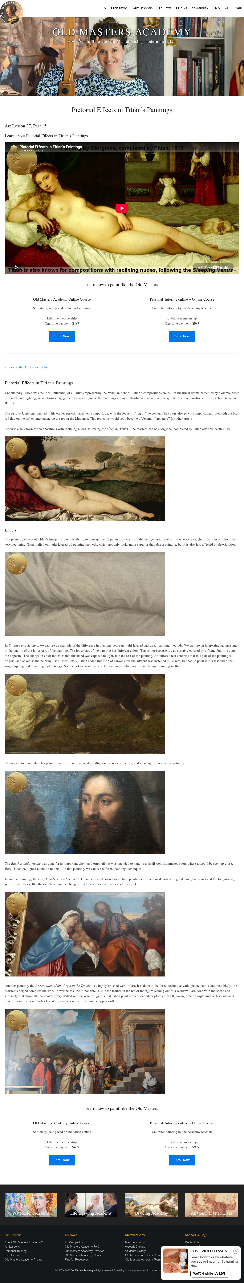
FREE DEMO (119, 8)
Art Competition (74, 1242)
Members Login (134, 1242)
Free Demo (12, 1255)
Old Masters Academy (82, 1270)
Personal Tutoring (15, 1251)
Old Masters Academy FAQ (82, 1246)
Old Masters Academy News (83, 1255)
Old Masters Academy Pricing (23, 1259)
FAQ (217, 8)
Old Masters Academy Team (143, 1259)
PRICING (182, 8)
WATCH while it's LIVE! (209, 1273)
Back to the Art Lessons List (27, 367)
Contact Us (192, 1242)
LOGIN (238, 8)
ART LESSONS (143, 8)
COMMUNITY (200, 8)
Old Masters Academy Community (146, 1255)
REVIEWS (165, 8)
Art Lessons (12, 1246)
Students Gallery (135, 1251)
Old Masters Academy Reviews (84, 1251)
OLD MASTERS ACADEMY (122, 31)
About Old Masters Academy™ (24, 1242)
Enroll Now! (62, 336)
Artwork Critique (135, 1246)
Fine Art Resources (77, 1259)
